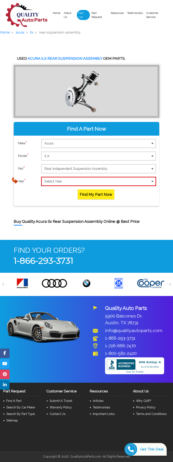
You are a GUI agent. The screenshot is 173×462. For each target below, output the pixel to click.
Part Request (97, 15)
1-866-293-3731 (43, 260)
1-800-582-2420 (121, 353)
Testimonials (135, 13)
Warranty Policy (61, 407)
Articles (98, 401)
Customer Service (152, 15)
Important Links (104, 414)
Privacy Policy (145, 407)
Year (22, 181)
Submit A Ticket (61, 401)
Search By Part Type (20, 414)
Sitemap (12, 420)
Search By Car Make (20, 407)
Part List (81, 15)
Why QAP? (143, 401)
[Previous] (3, 284)
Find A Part (14, 401)
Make (22, 143)
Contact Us (57, 414)
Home (56, 13)
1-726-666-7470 (120, 345)
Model (23, 155)
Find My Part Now (96, 194)
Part (21, 168)
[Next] (170, 284)
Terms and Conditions (151, 414)
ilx (31, 32)
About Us (67, 15)
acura (20, 32)
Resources (117, 13)
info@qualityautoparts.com (133, 330)
